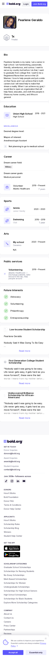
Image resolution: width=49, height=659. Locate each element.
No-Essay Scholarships (14, 575)
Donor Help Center (12, 509)
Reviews (7, 633)
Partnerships (9, 629)
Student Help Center (13, 536)
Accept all (13, 652)
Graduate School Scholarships (17, 567)
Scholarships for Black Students (18, 598)
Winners (7, 532)
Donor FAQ (9, 501)
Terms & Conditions (12, 505)
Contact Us (9, 618)
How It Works (10, 493)
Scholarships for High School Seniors (20, 591)
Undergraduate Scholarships (17, 587)
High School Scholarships (15, 595)
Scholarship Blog (11, 528)
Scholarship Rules (12, 524)
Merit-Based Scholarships (15, 579)
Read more (24, 351)
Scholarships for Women (15, 583)
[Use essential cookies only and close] (46, 638)
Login (26, 4)
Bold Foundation (11, 497)
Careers (7, 622)
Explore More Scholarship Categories (21, 602)
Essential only (35, 652)
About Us (8, 614)
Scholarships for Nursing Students (19, 571)
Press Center (10, 626)
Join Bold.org (39, 4)
